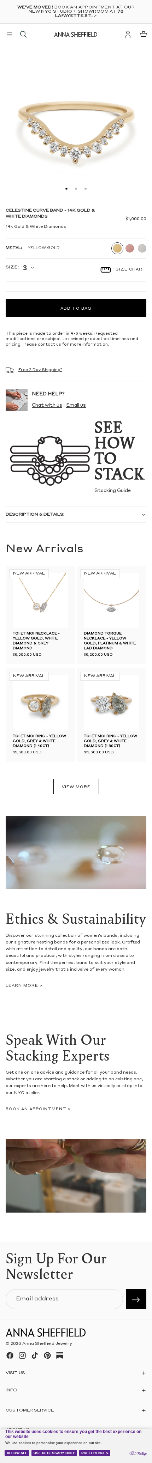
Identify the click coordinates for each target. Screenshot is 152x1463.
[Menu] (9, 34)
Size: (12, 267)
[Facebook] (10, 1355)
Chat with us (47, 405)
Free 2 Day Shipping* (40, 370)
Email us (76, 405)
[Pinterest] (47, 1355)
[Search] (23, 34)
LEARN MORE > (24, 986)
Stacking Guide (112, 490)
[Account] (128, 34)
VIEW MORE (76, 787)
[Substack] (59, 1355)
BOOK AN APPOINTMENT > (38, 1109)
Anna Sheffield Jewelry (47, 1344)
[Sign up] (136, 1299)
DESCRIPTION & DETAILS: (35, 514)
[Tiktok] (34, 1355)
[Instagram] (22, 1355)
